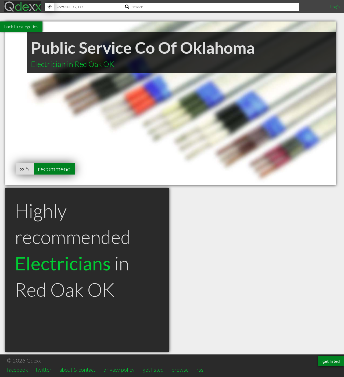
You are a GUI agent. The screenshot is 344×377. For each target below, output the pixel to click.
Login (335, 6)
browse (180, 369)
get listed (153, 369)
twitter (44, 369)
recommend (54, 169)
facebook (17, 369)
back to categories (21, 26)
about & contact (77, 369)
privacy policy (119, 369)
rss (199, 369)
